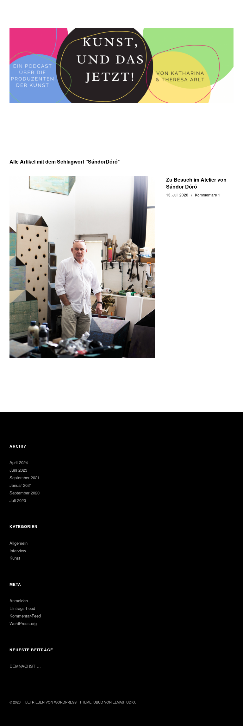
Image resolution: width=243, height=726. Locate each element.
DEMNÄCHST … (25, 666)
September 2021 (24, 478)
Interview (17, 551)
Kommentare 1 (207, 194)
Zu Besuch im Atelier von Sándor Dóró (196, 183)
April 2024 (18, 462)
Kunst (14, 558)
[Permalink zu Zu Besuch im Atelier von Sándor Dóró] (82, 267)
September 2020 (24, 493)
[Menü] (17, 9)
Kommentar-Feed (25, 616)
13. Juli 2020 (177, 194)
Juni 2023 (18, 470)
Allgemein (18, 543)
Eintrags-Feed (22, 608)
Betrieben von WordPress (51, 701)
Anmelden (18, 601)
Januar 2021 (20, 485)
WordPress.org (23, 623)
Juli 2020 (17, 500)
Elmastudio (124, 701)
